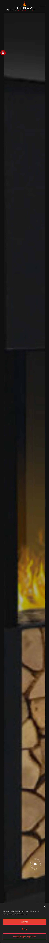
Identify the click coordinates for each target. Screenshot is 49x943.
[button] (44, 906)
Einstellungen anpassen (24, 936)
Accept (24, 921)
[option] (24, 471)
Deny (24, 929)
